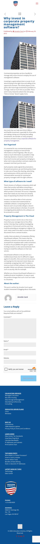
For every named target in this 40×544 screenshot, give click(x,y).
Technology (9, 471)
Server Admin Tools (11, 460)
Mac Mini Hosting (11, 398)
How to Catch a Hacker (12, 457)
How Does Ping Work (12, 438)
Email (6, 350)
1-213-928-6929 (10, 502)
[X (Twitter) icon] (19, 536)
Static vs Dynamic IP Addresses (15, 464)
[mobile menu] (37, 3)
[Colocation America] (15, 3)
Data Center (9, 473)
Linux (7, 411)
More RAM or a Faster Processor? (16, 455)
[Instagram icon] (23, 536)
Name (6, 341)
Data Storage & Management (14, 400)
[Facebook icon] (16, 536)
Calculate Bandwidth (12, 440)
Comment (7, 317)
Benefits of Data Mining (12, 462)
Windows (8, 414)
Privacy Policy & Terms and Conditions (17, 429)
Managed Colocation (12, 395)
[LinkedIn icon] (21, 536)
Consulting (8, 404)
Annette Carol (18, 31)
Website (6, 358)
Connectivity (9, 424)
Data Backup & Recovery (13, 402)
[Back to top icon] (20, 526)
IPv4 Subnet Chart (11, 444)
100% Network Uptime (12, 426)
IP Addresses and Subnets (13, 442)
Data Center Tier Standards (14, 436)
